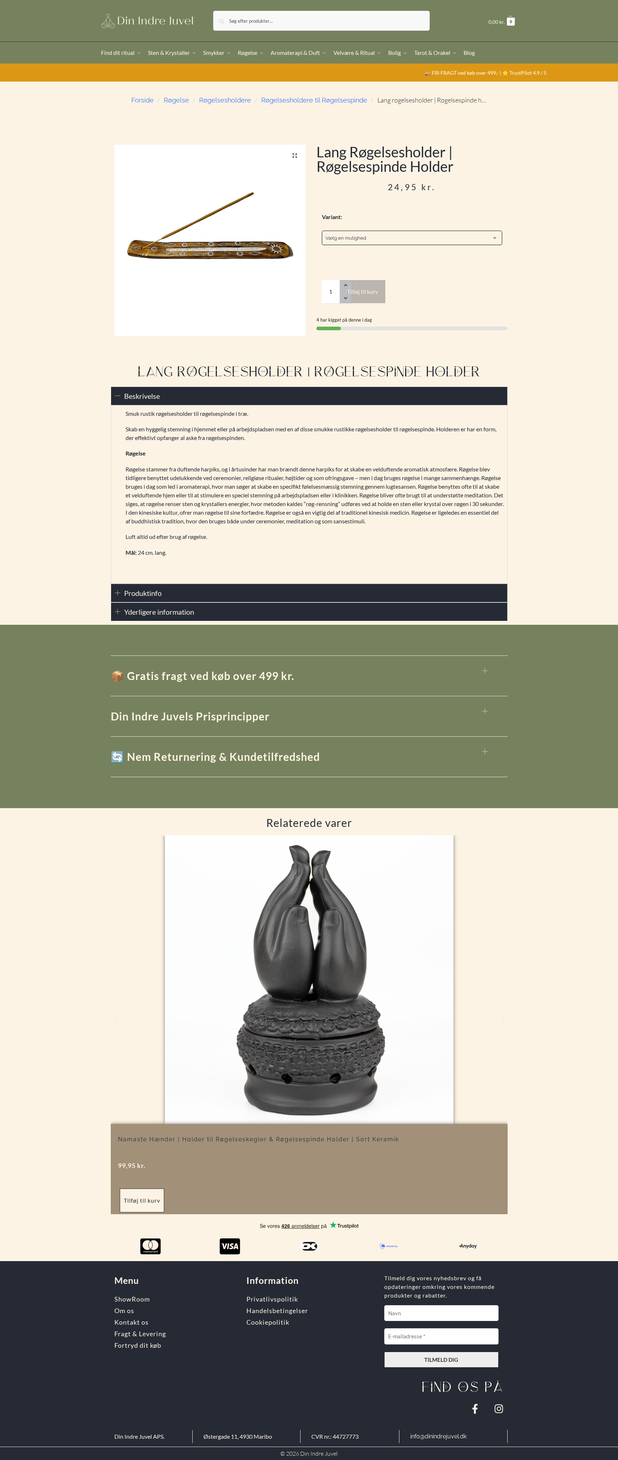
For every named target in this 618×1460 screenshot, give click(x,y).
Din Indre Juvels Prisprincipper (190, 716)
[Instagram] (499, 1408)
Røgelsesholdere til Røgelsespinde (314, 100)
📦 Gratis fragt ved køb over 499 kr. (202, 675)
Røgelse (176, 100)
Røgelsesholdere (225, 100)
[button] (501, 22)
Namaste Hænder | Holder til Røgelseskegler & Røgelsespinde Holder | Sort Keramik (258, 1139)
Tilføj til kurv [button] (142, 1200)
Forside (142, 100)
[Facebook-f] (475, 1408)
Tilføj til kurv (362, 291)
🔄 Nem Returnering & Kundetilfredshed (215, 756)
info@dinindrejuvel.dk (438, 1436)
